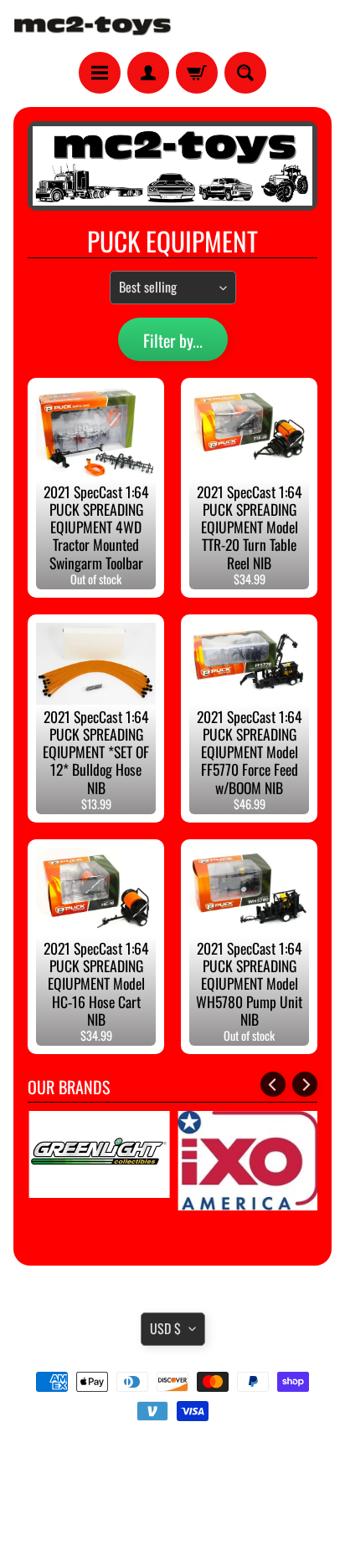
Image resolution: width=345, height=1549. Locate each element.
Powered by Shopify (173, 1514)
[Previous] (273, 1084)
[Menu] (100, 73)
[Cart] (197, 73)
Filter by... (173, 340)
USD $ (165, 1328)
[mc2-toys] (92, 25)
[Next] (304, 1084)
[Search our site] (245, 73)
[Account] (148, 73)
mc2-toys (169, 1501)
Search (173, 1458)
